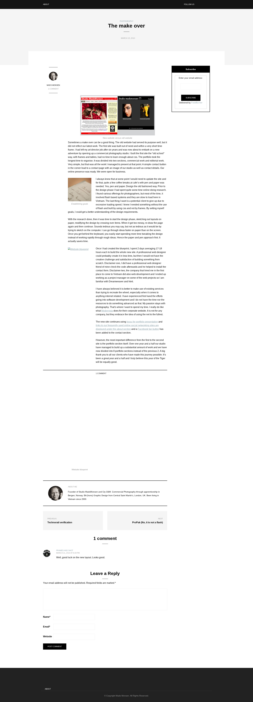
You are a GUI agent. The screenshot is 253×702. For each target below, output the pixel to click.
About (46, 4)
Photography (126, 21)
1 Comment (53, 89)
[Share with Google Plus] (162, 373)
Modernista (107, 310)
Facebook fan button (148, 329)
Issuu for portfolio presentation (142, 321)
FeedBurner (196, 102)
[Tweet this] (158, 373)
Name (46, 617)
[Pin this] (165, 373)
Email (46, 626)
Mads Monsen (53, 85)
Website (47, 636)
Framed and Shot (64, 550)
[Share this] (154, 373)
